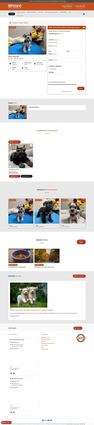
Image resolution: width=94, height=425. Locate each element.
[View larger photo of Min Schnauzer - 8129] (31, 145)
